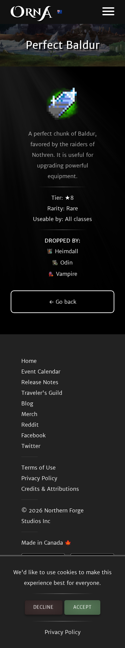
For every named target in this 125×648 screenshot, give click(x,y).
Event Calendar (40, 371)
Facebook (33, 435)
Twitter (30, 446)
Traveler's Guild (41, 392)
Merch (29, 414)
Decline (43, 607)
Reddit (30, 424)
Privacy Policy (63, 632)
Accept (82, 607)
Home (29, 361)
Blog (27, 403)
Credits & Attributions (50, 489)
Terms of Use (38, 467)
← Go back (62, 301)
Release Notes (39, 382)
